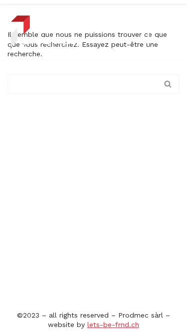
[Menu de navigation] (160, 40)
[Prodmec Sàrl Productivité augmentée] (43, 32)
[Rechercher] (168, 84)
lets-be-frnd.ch (113, 325)
